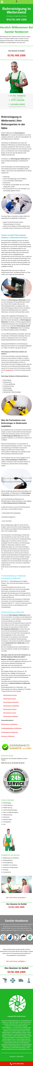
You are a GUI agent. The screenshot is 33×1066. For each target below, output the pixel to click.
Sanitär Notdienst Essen (9, 1039)
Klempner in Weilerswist (7, 736)
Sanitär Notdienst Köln (20, 1034)
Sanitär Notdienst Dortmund (22, 1037)
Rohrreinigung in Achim (9, 712)
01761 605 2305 (16, 55)
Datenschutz (20, 1056)
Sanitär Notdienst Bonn (14, 1046)
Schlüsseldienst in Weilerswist (9, 732)
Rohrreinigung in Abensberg (11, 702)
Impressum (13, 1056)
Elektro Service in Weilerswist (9, 724)
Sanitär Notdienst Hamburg (19, 1032)
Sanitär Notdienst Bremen (23, 1039)
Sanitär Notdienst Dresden (23, 1041)
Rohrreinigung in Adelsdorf (10, 716)
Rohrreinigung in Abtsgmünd (11, 705)
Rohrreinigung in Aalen (9, 698)
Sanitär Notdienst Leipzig (9, 1041)
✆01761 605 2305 (16, 19)
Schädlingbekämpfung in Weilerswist (11, 728)
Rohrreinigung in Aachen (10, 695)
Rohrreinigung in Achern (9, 709)
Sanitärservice (9, 370)
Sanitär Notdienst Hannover (11, 1042)
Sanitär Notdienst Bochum (14, 1044)
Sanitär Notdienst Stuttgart (20, 1036)
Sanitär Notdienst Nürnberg (18, 1047)
